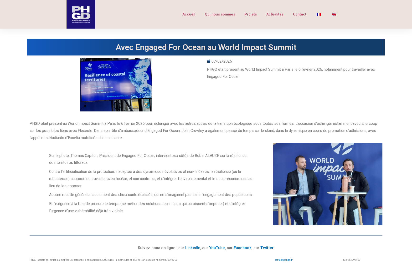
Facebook (243, 248)
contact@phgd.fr (284, 260)
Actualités (274, 14)
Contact (299, 14)
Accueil (188, 14)
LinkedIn (192, 248)
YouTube (217, 248)
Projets (251, 14)
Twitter (266, 248)
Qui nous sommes (220, 14)
